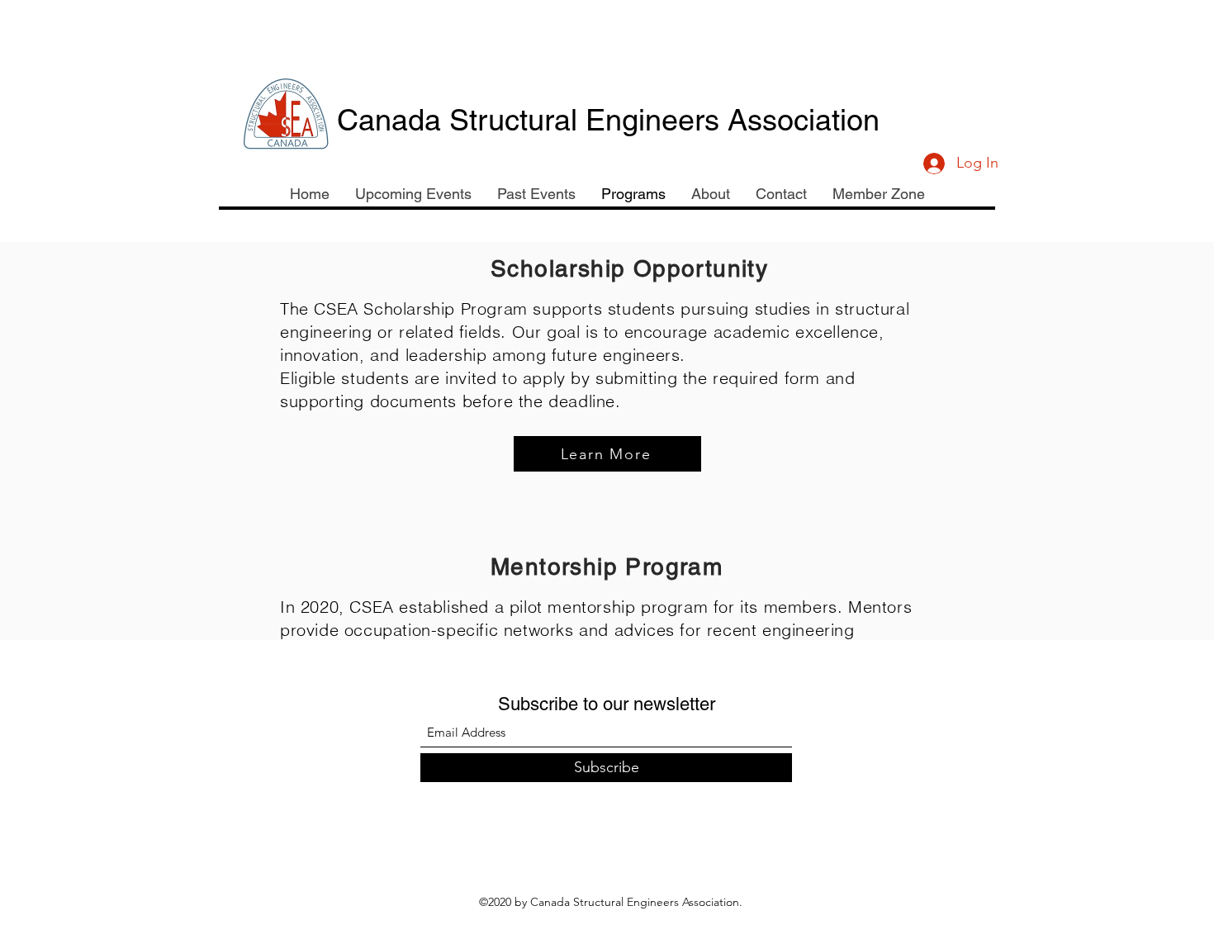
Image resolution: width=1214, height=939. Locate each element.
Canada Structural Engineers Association (608, 119)
